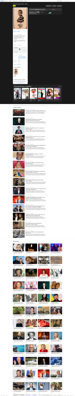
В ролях (15, 56)
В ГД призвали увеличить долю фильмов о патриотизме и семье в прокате (33, 224)
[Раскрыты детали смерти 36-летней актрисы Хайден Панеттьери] (44, 350)
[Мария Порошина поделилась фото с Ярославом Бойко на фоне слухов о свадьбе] (56, 249)
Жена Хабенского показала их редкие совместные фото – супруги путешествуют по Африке (35, 206)
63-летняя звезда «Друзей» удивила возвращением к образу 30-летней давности (35, 146)
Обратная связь (72, 395)
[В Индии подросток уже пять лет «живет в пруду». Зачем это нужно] (31, 363)
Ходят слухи (24, 99)
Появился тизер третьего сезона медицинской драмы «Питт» (34, 232)
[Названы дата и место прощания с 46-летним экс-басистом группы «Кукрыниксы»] (56, 363)
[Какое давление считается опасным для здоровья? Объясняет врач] (56, 275)
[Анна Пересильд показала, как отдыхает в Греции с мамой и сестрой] (56, 388)
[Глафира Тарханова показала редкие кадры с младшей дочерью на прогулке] (31, 312)
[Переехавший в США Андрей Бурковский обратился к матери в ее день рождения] (31, 388)
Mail (1, 395)
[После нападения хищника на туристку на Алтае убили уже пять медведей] (31, 275)
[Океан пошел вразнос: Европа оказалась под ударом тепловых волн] (19, 350)
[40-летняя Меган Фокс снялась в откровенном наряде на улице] (44, 300)
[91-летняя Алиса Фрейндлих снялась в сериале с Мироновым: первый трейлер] (56, 325)
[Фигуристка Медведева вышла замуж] (56, 312)
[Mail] (1, 1)
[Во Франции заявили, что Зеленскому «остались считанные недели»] (56, 300)
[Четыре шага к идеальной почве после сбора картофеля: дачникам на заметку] (19, 388)
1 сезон (15, 75)
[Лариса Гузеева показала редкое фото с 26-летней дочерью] (44, 249)
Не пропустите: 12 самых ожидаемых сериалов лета (35, 110)
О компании (3, 395)
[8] (23, 50)
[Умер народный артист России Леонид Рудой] (31, 249)
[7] (22, 50)
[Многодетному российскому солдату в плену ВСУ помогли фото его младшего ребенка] (44, 262)
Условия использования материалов (65, 395)
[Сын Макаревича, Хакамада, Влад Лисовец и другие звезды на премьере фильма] (44, 363)
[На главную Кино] (3, 1)
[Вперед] (60, 86)
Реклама (7, 395)
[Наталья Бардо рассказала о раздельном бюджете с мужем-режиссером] (19, 300)
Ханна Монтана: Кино (57, 99)
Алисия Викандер (20, 56)
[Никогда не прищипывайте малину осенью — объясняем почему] (19, 312)
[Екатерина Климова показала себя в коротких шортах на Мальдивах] (44, 388)
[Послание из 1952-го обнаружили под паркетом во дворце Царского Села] (56, 262)
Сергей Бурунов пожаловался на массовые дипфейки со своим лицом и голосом (33, 120)
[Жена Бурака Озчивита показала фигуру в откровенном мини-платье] (44, 338)
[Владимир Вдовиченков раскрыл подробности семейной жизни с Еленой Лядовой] (19, 262)
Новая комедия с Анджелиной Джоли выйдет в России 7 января (34, 180)
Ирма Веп (15, 99)
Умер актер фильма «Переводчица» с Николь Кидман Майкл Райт (34, 154)
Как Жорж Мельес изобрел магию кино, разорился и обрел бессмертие (35, 137)
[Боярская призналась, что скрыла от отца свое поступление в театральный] (44, 287)
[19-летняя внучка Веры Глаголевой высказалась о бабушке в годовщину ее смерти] (31, 325)
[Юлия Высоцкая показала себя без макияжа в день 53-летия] (56, 338)
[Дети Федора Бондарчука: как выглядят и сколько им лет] (31, 350)
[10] (26, 50)
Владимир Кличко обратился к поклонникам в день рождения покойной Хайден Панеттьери (35, 198)
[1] (14, 50)
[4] (18, 50)
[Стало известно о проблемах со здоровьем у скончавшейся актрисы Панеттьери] (19, 249)
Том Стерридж (23, 57)
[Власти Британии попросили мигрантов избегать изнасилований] (44, 312)
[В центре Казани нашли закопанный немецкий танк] (31, 300)
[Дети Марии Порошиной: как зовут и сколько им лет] (19, 275)
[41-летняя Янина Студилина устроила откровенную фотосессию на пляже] (31, 287)
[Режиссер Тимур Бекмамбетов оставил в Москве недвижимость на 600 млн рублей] (19, 338)
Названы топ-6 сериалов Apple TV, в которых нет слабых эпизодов (34, 128)
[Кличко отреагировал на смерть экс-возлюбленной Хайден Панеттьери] (44, 375)
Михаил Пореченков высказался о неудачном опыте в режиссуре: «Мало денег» (35, 189)
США (19, 59)
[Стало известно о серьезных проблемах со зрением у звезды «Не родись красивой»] (19, 287)
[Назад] (58, 86)
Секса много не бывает (49, 99)
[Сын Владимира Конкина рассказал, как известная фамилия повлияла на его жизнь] (19, 363)
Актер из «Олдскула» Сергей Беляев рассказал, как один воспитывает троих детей (35, 172)
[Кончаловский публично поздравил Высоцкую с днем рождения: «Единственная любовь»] (56, 287)
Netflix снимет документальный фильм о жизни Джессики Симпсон (34, 163)
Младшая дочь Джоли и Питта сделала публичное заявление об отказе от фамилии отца (35, 215)
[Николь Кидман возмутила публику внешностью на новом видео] (56, 375)
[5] (19, 50)
